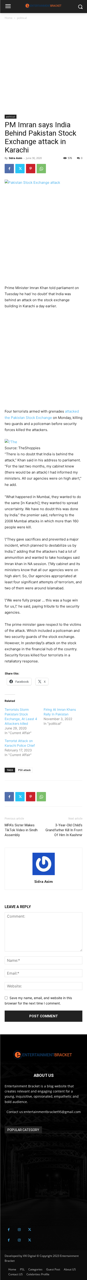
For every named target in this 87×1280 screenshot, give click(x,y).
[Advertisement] (43, 69)
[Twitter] (20, 168)
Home (9, 18)
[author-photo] (43, 875)
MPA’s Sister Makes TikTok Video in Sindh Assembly (21, 830)
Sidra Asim (15, 158)
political (22, 18)
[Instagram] (19, 1230)
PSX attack (24, 770)
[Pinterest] (30, 168)
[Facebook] (9, 168)
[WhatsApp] (41, 168)
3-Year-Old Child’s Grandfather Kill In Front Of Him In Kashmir (63, 830)
